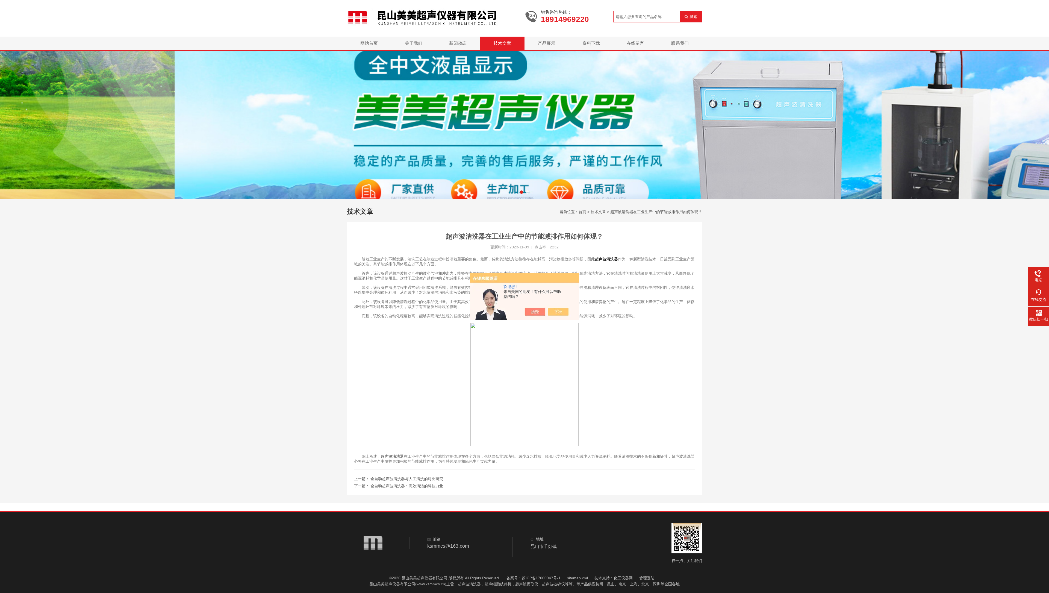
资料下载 (591, 43)
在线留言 (635, 43)
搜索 (693, 16)
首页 (582, 212)
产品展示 (546, 43)
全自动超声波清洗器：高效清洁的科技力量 (406, 486)
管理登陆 (647, 578)
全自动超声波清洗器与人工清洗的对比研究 (406, 479)
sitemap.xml (577, 578)
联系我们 (680, 43)
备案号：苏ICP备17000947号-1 (533, 578)
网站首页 (369, 43)
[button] (521, 192)
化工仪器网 (623, 578)
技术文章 (502, 43)
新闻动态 (458, 43)
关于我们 (413, 43)
